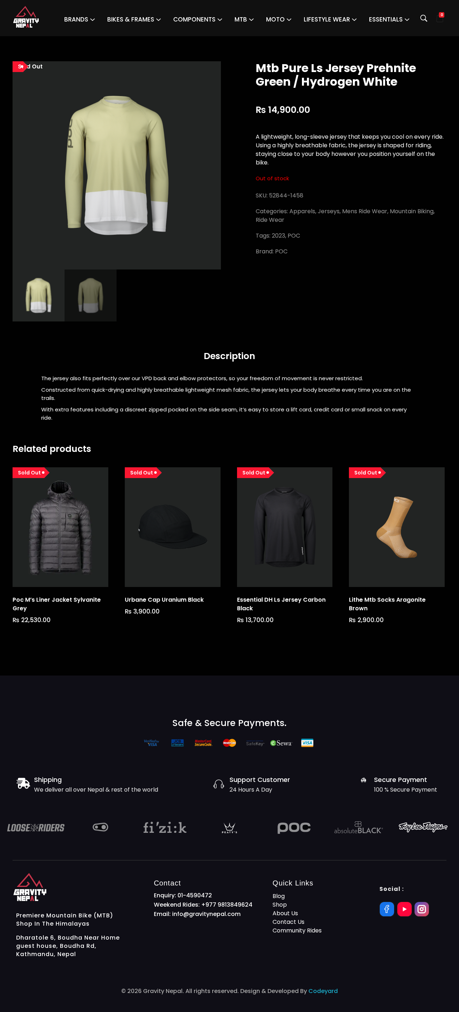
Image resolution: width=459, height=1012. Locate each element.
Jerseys (329, 211)
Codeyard (323, 991)
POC (294, 235)
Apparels (302, 211)
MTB (241, 19)
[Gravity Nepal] (26, 16)
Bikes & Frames (130, 19)
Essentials (386, 19)
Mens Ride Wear (364, 211)
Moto (275, 19)
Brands (76, 19)
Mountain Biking (412, 211)
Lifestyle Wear (327, 19)
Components (194, 19)
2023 (278, 235)
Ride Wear (270, 220)
